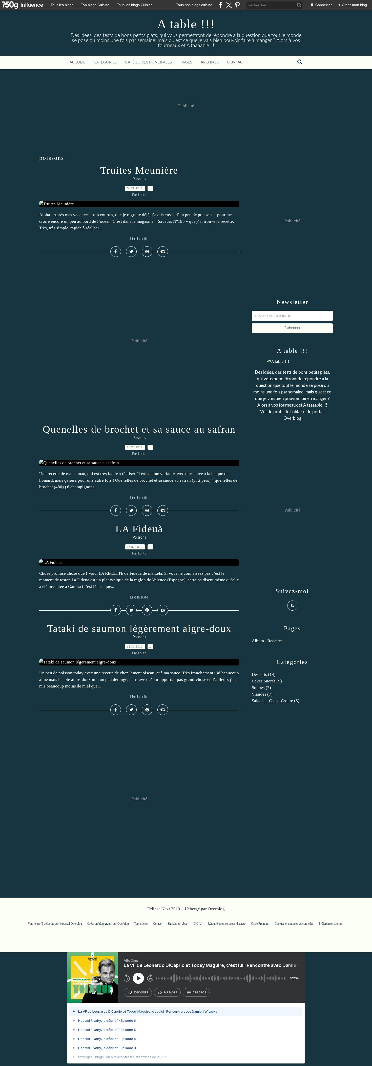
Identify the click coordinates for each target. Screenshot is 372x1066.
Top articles (141, 923)
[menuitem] (77, 62)
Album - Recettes (267, 640)
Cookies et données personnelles (294, 923)
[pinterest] (237, 5)
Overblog (216, 908)
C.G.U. (198, 923)
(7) (261, 687)
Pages (186, 62)
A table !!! (186, 24)
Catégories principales (148, 62)
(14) (264, 674)
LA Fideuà (139, 529)
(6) (275, 700)
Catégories (105, 62)
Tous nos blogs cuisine (194, 5)
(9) (267, 681)
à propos (199, 992)
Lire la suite (139, 239)
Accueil (77, 62)
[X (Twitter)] (229, 5)
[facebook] (220, 5)
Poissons (139, 179)
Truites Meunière (139, 170)
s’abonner (141, 992)
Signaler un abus (178, 923)
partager (170, 992)
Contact (236, 62)
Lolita (295, 412)
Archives (210, 62)
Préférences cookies (331, 923)
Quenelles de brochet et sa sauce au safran (139, 429)
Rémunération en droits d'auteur (227, 923)
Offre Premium (260, 923)
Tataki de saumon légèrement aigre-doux (139, 628)
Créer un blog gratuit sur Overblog (108, 923)
